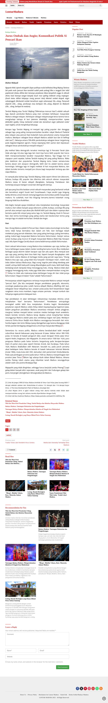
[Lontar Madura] (14, 12)
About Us (23, 695)
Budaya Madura (10, 32)
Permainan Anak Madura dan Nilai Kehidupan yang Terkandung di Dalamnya (92, 222)
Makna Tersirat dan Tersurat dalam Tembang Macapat (88, 64)
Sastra (56, 22)
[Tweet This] (55, 449)
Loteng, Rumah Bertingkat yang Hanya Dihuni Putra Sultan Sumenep (28, 415)
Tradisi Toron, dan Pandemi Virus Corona (19, 441)
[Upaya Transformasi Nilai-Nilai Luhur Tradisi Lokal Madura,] (59, 485)
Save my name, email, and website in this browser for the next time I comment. (35, 662)
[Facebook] (77, 689)
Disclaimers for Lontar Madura (49, 695)
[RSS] (101, 689)
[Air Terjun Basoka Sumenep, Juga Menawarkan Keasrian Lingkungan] (79, 117)
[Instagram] (89, 689)
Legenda (39, 22)
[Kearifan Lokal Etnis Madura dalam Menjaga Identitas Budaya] (79, 183)
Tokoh (71, 22)
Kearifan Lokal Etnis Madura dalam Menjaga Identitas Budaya (79, 191)
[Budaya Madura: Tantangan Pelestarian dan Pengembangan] (37, 464)
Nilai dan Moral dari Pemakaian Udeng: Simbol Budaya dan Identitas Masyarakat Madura (34, 403)
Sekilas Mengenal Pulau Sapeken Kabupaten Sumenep (87, 43)
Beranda (9, 18)
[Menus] (6, 5)
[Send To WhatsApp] (67, 449)
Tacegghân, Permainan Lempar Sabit (91, 270)
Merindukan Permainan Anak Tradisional (92, 250)
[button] (100, 5)
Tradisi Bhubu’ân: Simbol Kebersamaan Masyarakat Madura (85, 175)
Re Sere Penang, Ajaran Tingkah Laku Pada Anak (92, 260)
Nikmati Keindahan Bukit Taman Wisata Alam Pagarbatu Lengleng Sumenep (92, 126)
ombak (8, 435)
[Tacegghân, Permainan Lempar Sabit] (77, 270)
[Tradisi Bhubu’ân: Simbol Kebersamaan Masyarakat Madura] (87, 163)
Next (8, 421)
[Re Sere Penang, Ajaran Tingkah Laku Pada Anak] (77, 261)
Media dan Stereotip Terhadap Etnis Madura (56, 442)
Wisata (77, 22)
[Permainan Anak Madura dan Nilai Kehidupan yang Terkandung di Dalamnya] (77, 223)
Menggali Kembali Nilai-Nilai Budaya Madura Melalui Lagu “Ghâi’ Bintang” (92, 232)
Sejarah (17, 22)
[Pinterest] (85, 689)
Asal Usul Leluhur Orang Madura (88, 56)
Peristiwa (63, 22)
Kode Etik (64, 695)
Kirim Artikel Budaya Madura (78, 695)
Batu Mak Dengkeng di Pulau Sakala (86, 110)
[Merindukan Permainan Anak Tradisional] (77, 251)
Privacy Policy (32, 695)
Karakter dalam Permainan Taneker (93, 241)
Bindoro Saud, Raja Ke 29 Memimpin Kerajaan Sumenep (89, 35)
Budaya (24, 22)
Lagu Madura (19, 18)
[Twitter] (81, 689)
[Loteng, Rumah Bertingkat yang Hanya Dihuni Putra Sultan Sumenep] (37, 485)
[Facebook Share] (50, 449)
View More (86, 134)
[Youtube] (93, 689)
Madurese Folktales (32, 18)
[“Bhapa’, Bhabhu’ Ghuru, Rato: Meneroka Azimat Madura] (15, 485)
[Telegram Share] (63, 449)
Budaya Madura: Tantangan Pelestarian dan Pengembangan (24, 406)
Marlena (43, 18)
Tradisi (31, 22)
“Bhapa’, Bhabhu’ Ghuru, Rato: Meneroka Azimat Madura (24, 412)
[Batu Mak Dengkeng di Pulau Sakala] (87, 98)
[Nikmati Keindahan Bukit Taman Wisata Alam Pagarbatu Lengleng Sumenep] (79, 127)
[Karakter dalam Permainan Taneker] (77, 242)
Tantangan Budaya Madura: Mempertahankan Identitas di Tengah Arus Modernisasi (32, 409)
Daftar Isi (21, 5)
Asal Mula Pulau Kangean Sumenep (88, 50)
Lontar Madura (14, 43)
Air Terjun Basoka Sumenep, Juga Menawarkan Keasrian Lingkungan (93, 116)
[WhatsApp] (97, 689)
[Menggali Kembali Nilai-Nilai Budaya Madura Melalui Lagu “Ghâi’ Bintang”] (77, 232)
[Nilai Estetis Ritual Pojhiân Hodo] (96, 183)
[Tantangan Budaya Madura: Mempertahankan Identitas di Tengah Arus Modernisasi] (59, 464)
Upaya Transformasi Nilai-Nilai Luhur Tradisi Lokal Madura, (58, 495)
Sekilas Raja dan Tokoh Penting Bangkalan (87, 71)
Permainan (47, 22)
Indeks (12, 5)
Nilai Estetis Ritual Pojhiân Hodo (95, 189)
